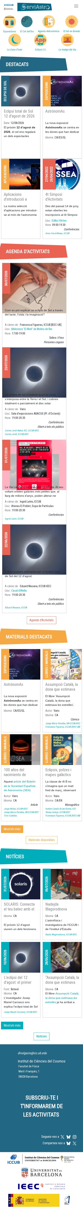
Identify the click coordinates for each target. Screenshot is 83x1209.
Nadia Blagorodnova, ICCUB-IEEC (61, 934)
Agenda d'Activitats (41, 620)
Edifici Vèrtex (59, 220)
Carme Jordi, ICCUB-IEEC (17, 434)
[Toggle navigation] (76, 6)
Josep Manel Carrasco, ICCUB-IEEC (20, 1012)
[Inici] (27, 6)
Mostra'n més (12, 829)
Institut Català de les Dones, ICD (60, 808)
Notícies (41, 1036)
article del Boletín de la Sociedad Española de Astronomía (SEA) (19, 786)
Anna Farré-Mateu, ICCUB (57, 233)
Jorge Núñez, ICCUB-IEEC (16, 808)
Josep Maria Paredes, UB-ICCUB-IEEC (62, 723)
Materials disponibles (41, 840)
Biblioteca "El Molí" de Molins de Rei (31, 329)
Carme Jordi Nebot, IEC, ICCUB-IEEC (22, 430)
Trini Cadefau (10, 815)
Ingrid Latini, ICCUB (14, 518)
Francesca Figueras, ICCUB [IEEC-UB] (62, 726)
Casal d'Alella (19, 590)
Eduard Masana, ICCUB (16, 607)
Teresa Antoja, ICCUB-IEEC (57, 812)
